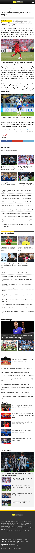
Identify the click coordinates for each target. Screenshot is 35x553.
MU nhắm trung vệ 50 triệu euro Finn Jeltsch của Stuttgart (25, 167)
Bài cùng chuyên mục (9, 151)
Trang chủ (3, 8)
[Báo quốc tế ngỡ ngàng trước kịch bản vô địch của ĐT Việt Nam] (6, 361)
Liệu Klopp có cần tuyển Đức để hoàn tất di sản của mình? (8, 265)
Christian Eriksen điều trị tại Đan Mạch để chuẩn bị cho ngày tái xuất (18, 289)
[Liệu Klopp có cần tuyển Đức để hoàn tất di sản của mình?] (9, 257)
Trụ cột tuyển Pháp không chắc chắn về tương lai (15, 13)
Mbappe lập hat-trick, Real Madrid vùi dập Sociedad (16, 195)
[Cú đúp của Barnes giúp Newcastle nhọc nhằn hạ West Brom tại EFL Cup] (9, 160)
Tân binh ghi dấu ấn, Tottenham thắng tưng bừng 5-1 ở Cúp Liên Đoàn (17, 191)
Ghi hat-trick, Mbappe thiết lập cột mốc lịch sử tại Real (17, 210)
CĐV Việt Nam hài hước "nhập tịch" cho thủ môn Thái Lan (17, 375)
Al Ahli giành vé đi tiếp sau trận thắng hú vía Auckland (26, 184)
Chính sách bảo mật (16, 548)
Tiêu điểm (4, 403)
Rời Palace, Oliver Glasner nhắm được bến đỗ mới (16, 308)
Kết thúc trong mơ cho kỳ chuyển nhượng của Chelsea (21, 431)
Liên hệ (4, 548)
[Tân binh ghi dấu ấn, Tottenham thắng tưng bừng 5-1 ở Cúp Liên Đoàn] (6, 488)
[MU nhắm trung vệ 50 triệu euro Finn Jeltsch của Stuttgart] (26, 160)
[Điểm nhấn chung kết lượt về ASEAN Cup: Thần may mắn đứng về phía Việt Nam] (6, 416)
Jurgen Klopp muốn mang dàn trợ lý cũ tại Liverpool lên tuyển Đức (17, 285)
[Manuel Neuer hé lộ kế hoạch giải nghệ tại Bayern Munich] (26, 240)
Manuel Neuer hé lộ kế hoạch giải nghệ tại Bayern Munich (25, 248)
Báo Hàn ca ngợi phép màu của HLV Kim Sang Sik (15, 392)
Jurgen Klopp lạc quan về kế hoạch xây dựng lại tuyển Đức (17, 295)
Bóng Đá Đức (22, 8)
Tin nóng (4, 357)
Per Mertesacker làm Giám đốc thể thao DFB (14, 273)
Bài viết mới (5, 148)
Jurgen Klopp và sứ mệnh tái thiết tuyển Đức (14, 276)
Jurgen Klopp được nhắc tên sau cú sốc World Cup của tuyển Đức (17, 300)
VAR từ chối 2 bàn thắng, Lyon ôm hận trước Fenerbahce (18, 202)
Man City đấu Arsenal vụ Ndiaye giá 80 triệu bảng (8, 183)
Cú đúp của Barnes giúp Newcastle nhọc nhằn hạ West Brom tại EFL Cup (8, 167)
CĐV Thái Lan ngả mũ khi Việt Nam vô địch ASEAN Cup (16, 368)
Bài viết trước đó (7, 233)
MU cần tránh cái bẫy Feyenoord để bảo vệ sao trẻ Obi (17, 216)
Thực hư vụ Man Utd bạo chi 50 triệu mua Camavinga (22, 439)
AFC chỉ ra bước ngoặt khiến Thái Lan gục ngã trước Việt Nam (17, 379)
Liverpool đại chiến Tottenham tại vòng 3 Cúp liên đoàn (17, 198)
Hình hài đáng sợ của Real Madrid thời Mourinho (16, 213)
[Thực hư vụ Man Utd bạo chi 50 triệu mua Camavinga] (6, 441)
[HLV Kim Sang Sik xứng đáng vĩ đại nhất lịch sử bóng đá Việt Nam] (6, 407)
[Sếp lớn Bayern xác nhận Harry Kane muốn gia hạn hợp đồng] (9, 240)
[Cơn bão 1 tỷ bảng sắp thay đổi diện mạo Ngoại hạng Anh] (6, 424)
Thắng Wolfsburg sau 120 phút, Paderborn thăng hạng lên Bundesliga (18, 312)
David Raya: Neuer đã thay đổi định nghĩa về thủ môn (17, 304)
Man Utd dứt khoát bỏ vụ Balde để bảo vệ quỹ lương (16, 205)
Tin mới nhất (6, 451)
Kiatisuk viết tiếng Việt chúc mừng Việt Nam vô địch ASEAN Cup (17, 225)
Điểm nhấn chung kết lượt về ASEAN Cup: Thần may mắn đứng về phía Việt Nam (23, 415)
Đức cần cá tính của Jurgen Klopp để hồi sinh (26, 264)
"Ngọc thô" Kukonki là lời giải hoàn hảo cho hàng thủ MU (17, 220)
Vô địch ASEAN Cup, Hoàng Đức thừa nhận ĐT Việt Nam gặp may (17, 397)
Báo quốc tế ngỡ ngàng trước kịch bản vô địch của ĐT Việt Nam (23, 360)
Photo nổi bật (6, 320)
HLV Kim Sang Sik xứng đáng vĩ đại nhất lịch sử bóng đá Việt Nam (22, 406)
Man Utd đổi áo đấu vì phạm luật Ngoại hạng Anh (15, 372)
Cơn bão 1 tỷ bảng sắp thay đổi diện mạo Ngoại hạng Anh (22, 423)
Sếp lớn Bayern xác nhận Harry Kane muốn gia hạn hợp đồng (8, 248)
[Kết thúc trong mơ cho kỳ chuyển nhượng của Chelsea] (6, 432)
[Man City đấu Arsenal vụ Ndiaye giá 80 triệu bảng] (9, 176)
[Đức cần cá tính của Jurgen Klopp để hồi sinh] (26, 257)
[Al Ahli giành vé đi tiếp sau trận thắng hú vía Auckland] (26, 176)
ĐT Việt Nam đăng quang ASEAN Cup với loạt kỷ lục (15, 384)
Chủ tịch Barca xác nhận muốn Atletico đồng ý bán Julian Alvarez (17, 388)
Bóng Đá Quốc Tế (12, 8)
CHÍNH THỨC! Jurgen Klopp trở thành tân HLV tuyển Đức (17, 280)
